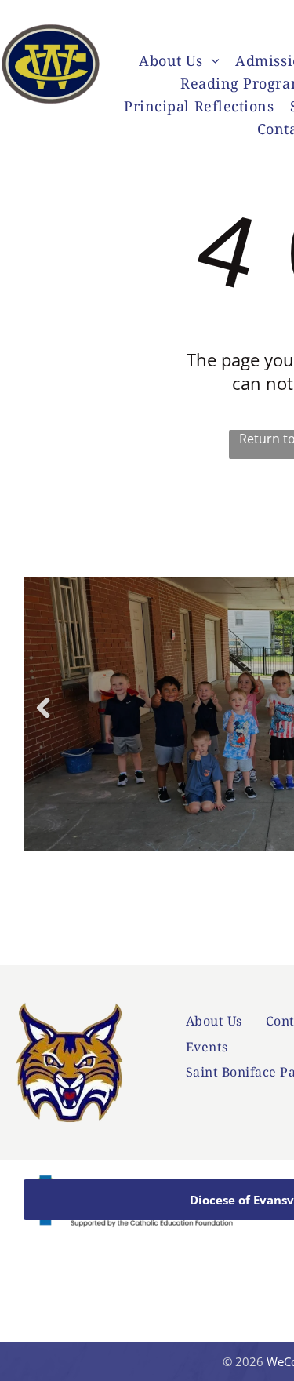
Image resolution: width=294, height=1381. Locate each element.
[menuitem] (179, 62)
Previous (42, 719)
